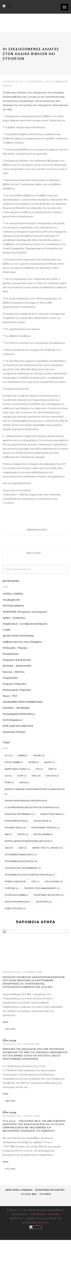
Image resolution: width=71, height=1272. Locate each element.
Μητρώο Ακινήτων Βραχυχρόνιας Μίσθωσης (29, 841)
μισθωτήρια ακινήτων (17, 901)
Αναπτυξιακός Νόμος (17, 769)
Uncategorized (11, 599)
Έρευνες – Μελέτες (13, 671)
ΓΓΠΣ (39, 769)
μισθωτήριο (44, 901)
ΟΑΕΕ (22, 848)
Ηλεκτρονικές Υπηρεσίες (17, 689)
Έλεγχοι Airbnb (14, 762)
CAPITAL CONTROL (13, 593)
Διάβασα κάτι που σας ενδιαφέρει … (23, 641)
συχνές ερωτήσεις (15, 908)
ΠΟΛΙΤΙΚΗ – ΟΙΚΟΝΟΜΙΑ (16, 707)
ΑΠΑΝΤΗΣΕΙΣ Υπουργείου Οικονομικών (25, 611)
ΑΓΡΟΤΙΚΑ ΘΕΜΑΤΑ (13, 605)
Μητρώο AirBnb (43, 834)
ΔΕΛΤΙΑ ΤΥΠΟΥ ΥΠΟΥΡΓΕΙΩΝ (18, 635)
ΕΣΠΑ (36, 775)
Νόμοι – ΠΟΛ (10, 695)
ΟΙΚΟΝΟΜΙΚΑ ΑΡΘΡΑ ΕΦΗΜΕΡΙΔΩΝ (23, 701)
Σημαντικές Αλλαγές (14, 731)
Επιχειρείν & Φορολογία (17, 659)
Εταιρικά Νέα (10, 677)
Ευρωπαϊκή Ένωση (15, 827)
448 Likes (10, 1101)
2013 (8, 755)
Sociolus (43, 1222)
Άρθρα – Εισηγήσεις (14, 617)
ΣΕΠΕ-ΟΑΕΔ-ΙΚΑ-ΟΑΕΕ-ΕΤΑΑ (18, 725)
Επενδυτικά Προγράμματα (20, 814)
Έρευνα (33, 762)
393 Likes (10, 1029)
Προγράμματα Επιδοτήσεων (19, 713)
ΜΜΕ (8, 834)
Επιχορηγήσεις (42, 821)
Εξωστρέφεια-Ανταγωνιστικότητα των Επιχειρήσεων (32, 807)
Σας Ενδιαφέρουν (13, 719)
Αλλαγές (49, 762)
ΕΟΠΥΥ (21, 775)
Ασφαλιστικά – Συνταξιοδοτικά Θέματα (25, 623)
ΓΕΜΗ (52, 769)
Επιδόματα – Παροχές (15, 647)
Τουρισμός (12, 888)
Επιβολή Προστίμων (52, 814)
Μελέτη (23, 834)
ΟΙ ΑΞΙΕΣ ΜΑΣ (29, 1194)
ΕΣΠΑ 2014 (52, 775)
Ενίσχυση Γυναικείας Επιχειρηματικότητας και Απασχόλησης (35, 791)
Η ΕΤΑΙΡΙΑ (45, 1194)
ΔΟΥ (8, 775)
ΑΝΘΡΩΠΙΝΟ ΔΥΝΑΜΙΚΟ (19, 1189)
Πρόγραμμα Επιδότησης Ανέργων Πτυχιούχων (30, 874)
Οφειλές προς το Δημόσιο (47, 848)
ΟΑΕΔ (9, 848)
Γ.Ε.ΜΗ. (7, 629)
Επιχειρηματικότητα (16, 821)
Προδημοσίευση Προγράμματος (23, 868)
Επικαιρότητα (10, 653)
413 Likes (10, 1169)
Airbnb (22, 755)
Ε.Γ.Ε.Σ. (20, 81)
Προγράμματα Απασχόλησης (20, 854)
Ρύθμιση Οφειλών (15, 881)
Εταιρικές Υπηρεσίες (14, 683)
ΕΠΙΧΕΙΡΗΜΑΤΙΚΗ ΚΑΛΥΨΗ (49, 1189)
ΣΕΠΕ (35, 881)
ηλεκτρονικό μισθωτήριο (49, 895)
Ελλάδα (24, 782)
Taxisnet (38, 755)
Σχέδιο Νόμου (54, 881)
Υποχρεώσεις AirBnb (16, 895)
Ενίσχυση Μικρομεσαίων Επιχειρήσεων (26, 800)
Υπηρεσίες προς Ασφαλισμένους (41, 888)
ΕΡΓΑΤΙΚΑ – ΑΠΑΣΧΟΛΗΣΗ (17, 665)
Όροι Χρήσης (38, 1214)
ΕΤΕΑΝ (9, 782)
